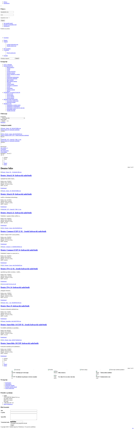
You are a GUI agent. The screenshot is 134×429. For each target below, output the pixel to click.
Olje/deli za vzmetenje (12, 85)
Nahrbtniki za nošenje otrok (13, 105)
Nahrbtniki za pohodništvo (13, 106)
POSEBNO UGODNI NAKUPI (12, 92)
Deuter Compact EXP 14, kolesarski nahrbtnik (19, 250)
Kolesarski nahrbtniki (12, 78)
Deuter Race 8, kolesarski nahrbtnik (15, 306)
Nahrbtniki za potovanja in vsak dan (16, 108)
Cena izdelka (4, 152)
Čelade (8, 68)
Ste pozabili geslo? (8, 23)
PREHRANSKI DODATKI (11, 99)
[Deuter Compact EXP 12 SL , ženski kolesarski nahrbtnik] (11, 134)
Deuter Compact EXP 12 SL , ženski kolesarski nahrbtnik (15, 135)
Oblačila (9, 82)
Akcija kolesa (10, 95)
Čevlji (8, 70)
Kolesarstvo (8, 382)
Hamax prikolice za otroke (13, 74)
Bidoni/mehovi (10, 67)
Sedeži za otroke (11, 89)
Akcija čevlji (10, 94)
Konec (5, 164)
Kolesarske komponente (13, 77)
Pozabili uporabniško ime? (10, 24)
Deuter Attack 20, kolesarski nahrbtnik (10, 129)
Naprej (5, 163)
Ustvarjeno (3, 149)
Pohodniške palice (11, 109)
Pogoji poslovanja (9, 388)
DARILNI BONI (11, 71)
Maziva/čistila (10, 80)
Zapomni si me (4, 17)
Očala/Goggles (10, 84)
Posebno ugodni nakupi (11, 387)
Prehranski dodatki (9, 385)
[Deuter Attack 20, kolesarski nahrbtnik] (11, 128)
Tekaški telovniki (11, 110)
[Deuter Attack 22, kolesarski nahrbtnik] (11, 139)
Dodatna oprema (11, 73)
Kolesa (8, 75)
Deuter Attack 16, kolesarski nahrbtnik (16, 175)
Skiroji (8, 91)
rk (132, 428)
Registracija (6, 3)
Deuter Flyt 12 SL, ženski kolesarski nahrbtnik (19, 269)
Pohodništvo (8, 384)
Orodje (8, 87)
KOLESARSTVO (8, 66)
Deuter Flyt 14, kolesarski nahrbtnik (15, 287)
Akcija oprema (10, 98)
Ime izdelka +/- (4, 148)
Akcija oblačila (10, 96)
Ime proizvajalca (5, 150)
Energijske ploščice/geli (12, 101)
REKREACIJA (7, 103)
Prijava (5, 2)
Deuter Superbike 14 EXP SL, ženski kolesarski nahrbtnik (24, 325)
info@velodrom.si (8, 404)
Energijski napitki (11, 102)
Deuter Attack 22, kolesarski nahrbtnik (10, 141)
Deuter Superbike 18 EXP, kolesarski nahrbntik (20, 343)
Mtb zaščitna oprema (12, 81)
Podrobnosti (4, 188)
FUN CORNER (8, 64)
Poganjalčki (10, 88)
